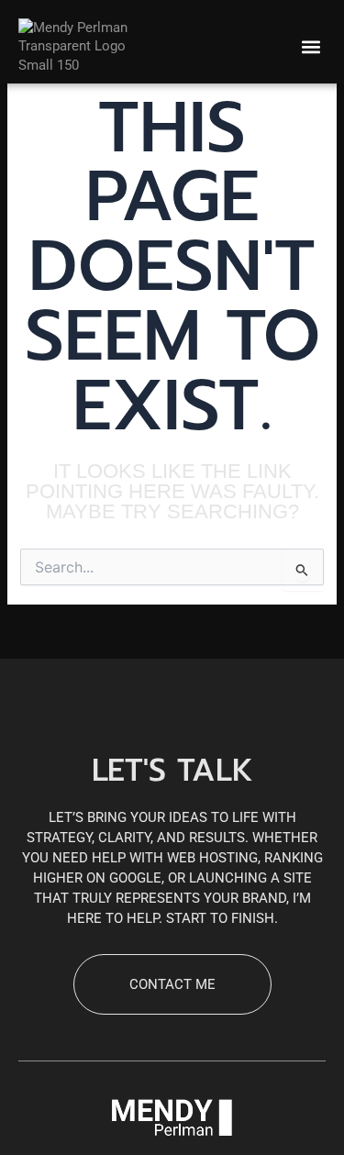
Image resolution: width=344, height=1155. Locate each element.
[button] (310, 46)
